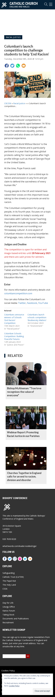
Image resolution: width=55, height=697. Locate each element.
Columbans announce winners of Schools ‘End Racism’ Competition (14, 318)
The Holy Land (9, 584)
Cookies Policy (8, 670)
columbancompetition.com (18, 293)
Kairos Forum (9, 610)
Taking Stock (8, 614)
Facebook (32, 303)
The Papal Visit (9, 580)
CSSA (5, 588)
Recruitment (8, 622)
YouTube (43, 303)
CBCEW (7, 103)
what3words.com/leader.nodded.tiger (20, 546)
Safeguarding (9, 573)
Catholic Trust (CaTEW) (13, 577)
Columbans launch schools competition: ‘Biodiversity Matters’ (37, 317)
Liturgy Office (9, 606)
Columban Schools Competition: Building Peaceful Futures (14, 336)
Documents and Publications (16, 618)
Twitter (22, 303)
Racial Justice (13, 37)
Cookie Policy (14, 686)
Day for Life (8, 602)
